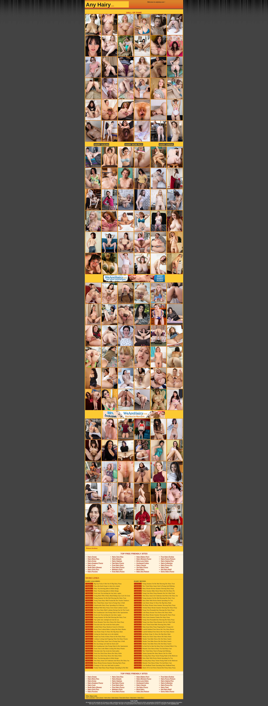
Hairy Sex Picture (142, 571)
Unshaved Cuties (142, 563)
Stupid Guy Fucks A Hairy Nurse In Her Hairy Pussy (105, 636)
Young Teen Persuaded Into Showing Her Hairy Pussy (154, 610)
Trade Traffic (134, 701)
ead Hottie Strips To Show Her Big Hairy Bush (152, 634)
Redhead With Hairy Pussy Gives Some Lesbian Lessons (106, 608)
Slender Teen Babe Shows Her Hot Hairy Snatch (152, 639)
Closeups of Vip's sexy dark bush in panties (102, 665)
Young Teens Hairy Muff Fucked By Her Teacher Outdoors (107, 600)
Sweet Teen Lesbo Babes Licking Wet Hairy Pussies (105, 648)
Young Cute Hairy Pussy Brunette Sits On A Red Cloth (154, 593)
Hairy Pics (140, 697)
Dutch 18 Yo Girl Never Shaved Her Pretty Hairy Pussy (155, 668)
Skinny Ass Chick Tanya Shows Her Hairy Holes (152, 636)
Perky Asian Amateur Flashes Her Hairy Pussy (152, 617)
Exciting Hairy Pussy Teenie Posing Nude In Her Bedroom (155, 656)
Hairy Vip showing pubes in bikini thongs (102, 588)
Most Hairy (140, 569)
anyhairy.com (175, 704)
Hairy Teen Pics (117, 557)
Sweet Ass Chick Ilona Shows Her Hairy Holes (104, 653)
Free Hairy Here (117, 565)
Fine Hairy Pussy (118, 567)
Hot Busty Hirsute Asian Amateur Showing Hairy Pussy (154, 605)
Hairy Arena (166, 144)
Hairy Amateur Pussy (95, 563)
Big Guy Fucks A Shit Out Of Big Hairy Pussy (104, 584)
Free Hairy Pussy (118, 571)
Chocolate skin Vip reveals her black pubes (102, 624)
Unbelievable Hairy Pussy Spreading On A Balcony (105, 605)
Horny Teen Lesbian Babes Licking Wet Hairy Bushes (106, 629)
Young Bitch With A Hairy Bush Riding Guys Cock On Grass (108, 596)
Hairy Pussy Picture (168, 559)
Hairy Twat (165, 567)
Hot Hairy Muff (166, 569)
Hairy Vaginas (117, 561)
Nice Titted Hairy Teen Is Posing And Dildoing (152, 651)
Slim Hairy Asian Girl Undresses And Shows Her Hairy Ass (107, 660)
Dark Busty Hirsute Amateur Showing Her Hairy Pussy (154, 615)
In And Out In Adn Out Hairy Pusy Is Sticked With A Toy (155, 646)
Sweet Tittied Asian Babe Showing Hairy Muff (152, 624)
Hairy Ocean (101, 144)
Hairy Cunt (91, 565)
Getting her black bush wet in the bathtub (102, 634)
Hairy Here (107, 697)
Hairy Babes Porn (142, 557)
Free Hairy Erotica (167, 557)
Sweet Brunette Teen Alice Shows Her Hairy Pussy (105, 622)
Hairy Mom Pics (134, 144)
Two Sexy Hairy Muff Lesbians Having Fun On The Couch (107, 610)
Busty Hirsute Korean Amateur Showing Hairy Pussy (105, 663)
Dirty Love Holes (142, 561)
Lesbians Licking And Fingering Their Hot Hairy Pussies (107, 639)
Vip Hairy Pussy (142, 567)
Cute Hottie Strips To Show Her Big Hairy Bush (104, 632)
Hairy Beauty (116, 559)
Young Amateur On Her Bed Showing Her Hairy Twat (106, 598)
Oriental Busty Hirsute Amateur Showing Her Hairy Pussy (155, 608)
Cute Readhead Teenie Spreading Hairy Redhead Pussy (154, 665)
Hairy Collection (167, 563)
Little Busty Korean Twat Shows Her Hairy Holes (153, 612)
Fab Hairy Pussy (118, 563)
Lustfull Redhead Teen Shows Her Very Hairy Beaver (154, 629)
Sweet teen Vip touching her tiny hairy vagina (103, 593)
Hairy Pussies (93, 571)
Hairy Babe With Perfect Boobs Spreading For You (153, 600)
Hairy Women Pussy (143, 559)
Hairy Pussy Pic (166, 565)
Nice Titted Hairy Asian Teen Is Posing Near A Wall (105, 603)
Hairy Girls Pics (93, 569)
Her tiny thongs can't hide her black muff (102, 644)
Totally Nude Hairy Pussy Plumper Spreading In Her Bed (107, 668)
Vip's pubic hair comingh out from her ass (102, 620)
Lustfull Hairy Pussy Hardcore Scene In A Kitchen (105, 627)
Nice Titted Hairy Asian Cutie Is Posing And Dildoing (154, 586)
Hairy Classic (141, 565)
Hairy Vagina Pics (167, 561)
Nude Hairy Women (95, 567)
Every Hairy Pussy (167, 571)
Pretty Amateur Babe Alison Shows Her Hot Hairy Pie (154, 591)
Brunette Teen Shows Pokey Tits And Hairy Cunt (153, 648)
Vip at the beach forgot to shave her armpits (103, 586)
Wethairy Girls (117, 569)
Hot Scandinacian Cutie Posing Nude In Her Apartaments (107, 612)
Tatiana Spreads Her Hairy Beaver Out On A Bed (152, 653)
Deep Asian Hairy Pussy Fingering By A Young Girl (153, 627)
